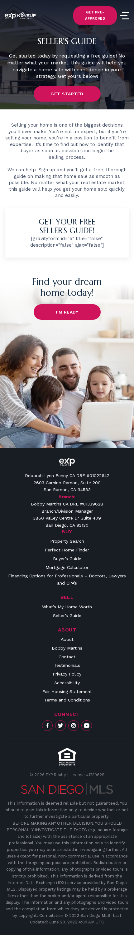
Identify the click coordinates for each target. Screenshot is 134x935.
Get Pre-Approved (95, 15)
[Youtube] (86, 725)
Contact (67, 656)
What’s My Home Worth (67, 606)
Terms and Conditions (67, 699)
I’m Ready (67, 311)
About (67, 639)
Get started (67, 93)
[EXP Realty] (67, 462)
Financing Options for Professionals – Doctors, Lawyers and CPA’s (67, 579)
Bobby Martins (67, 648)
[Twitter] (60, 725)
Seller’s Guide (67, 615)
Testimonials (67, 665)
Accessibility (67, 682)
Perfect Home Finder (67, 549)
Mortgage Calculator (67, 567)
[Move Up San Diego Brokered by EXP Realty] (20, 15)
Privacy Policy (67, 673)
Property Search (67, 541)
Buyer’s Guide (67, 558)
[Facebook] (47, 725)
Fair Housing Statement (67, 691)
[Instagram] (73, 725)
